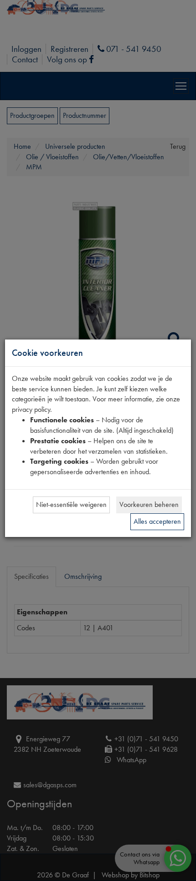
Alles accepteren (157, 521)
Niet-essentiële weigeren (71, 504)
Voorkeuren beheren (149, 504)
